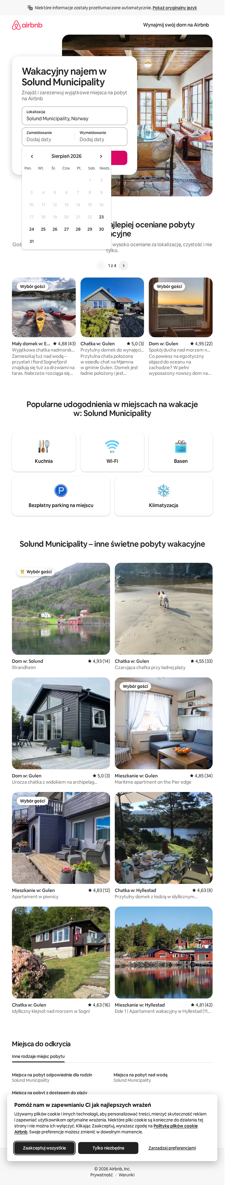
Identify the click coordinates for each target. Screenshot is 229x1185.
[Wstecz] (101, 265)
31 (32, 241)
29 (89, 229)
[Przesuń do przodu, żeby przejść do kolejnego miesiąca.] (101, 156)
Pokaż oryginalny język (175, 7)
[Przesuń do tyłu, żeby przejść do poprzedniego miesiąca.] (32, 156)
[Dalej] (123, 265)
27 (66, 229)
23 (101, 217)
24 (31, 229)
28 (78, 229)
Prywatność (101, 1175)
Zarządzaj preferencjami (172, 1148)
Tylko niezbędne (108, 1148)
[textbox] (48, 139)
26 (54, 229)
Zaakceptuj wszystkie (44, 1148)
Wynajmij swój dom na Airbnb (176, 25)
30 (101, 229)
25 (43, 229)
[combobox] (75, 118)
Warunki (126, 1175)
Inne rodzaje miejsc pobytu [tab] (38, 1056)
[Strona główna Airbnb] (27, 25)
